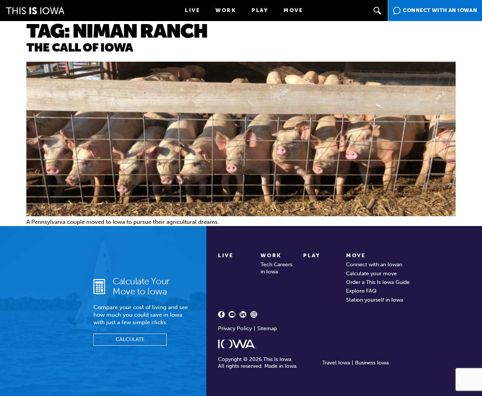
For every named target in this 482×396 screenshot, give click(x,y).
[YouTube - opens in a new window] (232, 314)
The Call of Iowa (79, 48)
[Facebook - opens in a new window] (221, 314)
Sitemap (267, 328)
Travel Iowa (336, 363)
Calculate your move (371, 273)
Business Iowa (372, 363)
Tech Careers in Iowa (276, 268)
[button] (377, 10)
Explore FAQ (361, 291)
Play (260, 10)
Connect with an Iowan (374, 264)
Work (225, 10)
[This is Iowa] (35, 10)
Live (192, 10)
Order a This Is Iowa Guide (378, 282)
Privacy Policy (235, 328)
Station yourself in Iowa (374, 300)
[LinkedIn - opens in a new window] (242, 314)
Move (293, 10)
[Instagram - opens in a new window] (253, 314)
